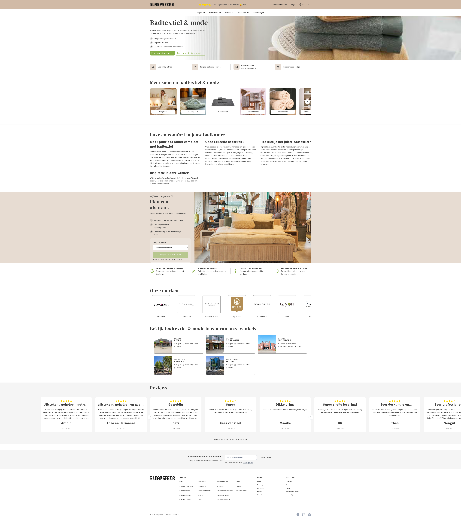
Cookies (176, 514)
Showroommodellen (280, 4)
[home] (162, 4)
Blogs (293, 4)
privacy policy (248, 463)
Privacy (169, 514)
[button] (201, 12)
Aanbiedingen (258, 12)
